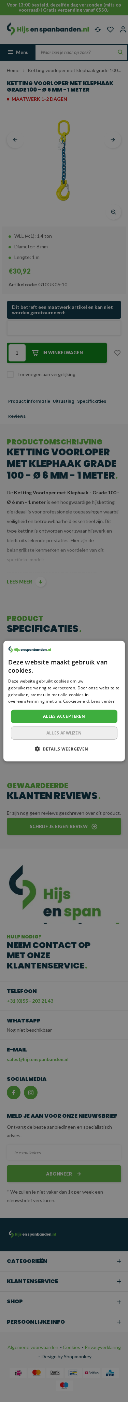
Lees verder (103, 701)
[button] (64, 748)
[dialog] (64, 701)
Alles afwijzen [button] (64, 733)
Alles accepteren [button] (64, 716)
